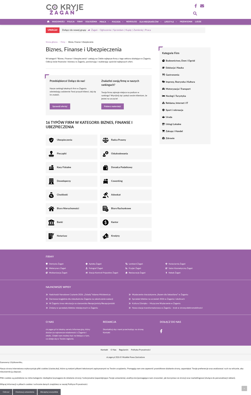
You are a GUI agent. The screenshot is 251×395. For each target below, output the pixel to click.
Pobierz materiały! (112, 106)
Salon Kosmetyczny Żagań (181, 268)
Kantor (114, 222)
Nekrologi (131, 22)
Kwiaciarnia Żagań (177, 264)
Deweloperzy (64, 181)
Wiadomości (58, 22)
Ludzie (198, 22)
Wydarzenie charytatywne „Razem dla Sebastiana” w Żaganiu (160, 295)
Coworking (117, 181)
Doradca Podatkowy (121, 167)
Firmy (80, 22)
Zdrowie (170, 138)
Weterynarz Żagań (57, 268)
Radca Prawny (118, 140)
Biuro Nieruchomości (68, 208)
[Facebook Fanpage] (195, 6)
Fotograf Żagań (96, 268)
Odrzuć (6, 392)
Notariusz (62, 236)
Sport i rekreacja (174, 110)
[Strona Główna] (48, 22)
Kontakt (106, 333)
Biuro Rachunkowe (121, 208)
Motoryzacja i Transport (178, 89)
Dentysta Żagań (56, 264)
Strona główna (52, 42)
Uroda (169, 117)
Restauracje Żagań (137, 273)
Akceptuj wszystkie (49, 392)
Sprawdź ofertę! (59, 106)
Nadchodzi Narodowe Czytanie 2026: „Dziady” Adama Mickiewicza (79, 295)
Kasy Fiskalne (64, 167)
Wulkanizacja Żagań (58, 273)
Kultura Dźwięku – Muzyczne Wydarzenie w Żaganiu (156, 303)
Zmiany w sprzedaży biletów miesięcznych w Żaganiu (73, 308)
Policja (71, 22)
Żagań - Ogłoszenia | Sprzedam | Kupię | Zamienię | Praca (121, 30)
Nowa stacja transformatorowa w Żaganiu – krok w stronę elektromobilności (167, 308)
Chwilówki (62, 195)
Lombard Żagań (136, 264)
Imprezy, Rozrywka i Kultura (180, 82)
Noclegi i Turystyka (176, 96)
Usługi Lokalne (173, 124)
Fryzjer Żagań (135, 268)
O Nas (113, 350)
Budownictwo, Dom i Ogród (180, 61)
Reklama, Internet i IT (177, 103)
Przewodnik (186, 22)
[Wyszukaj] (195, 13)
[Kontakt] (202, 6)
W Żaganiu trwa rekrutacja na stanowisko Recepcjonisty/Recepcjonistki (82, 303)
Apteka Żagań (95, 264)
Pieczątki (62, 154)
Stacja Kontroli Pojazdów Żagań (103, 273)
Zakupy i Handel (174, 131)
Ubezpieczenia (64, 140)
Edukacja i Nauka (175, 68)
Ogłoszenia (91, 22)
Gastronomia (172, 75)
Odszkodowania (119, 154)
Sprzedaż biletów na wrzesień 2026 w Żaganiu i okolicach (158, 299)
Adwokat (116, 195)
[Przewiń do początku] (244, 388)
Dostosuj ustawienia (25, 392)
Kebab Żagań (175, 273)
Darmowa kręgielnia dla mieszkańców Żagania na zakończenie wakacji (81, 299)
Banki (60, 222)
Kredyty (115, 236)
